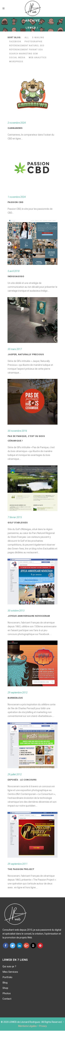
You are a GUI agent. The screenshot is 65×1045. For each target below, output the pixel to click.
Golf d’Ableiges (18, 522)
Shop (5, 988)
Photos (6, 993)
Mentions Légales (27, 1026)
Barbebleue (15, 698)
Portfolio (7, 977)
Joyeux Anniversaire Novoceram (29, 616)
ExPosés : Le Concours (22, 779)
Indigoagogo (16, 276)
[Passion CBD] (33, 168)
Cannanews (15, 128)
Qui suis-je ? (9, 966)
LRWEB (31, 27)
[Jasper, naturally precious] (33, 320)
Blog (5, 982)
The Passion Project (21, 869)
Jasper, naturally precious (26, 354)
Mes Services (10, 971)
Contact (6, 998)
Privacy (43, 1026)
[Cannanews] (33, 94)
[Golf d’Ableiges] (33, 488)
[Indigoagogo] (33, 242)
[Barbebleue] (33, 663)
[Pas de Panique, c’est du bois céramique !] (33, 402)
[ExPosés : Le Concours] (33, 745)
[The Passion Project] (33, 835)
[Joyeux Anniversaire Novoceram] (33, 581)
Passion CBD (15, 202)
